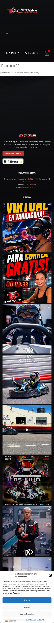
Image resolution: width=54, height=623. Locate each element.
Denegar (27, 607)
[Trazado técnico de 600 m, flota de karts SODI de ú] (27, 328)
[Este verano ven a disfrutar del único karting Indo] (27, 430)
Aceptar (27, 600)
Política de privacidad (29, 620)
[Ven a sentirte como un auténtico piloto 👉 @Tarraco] (27, 379)
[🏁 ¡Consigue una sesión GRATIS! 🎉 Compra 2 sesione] (27, 278)
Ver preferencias (27, 614)
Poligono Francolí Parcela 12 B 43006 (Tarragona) (29, 179)
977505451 (27, 182)
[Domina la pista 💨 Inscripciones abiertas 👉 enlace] (27, 480)
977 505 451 (31, 185)
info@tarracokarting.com (30, 187)
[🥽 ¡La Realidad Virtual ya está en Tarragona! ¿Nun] (27, 227)
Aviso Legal (41, 620)
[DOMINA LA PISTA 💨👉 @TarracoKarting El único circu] (27, 531)
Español (12, 621)
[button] (50, 575)
